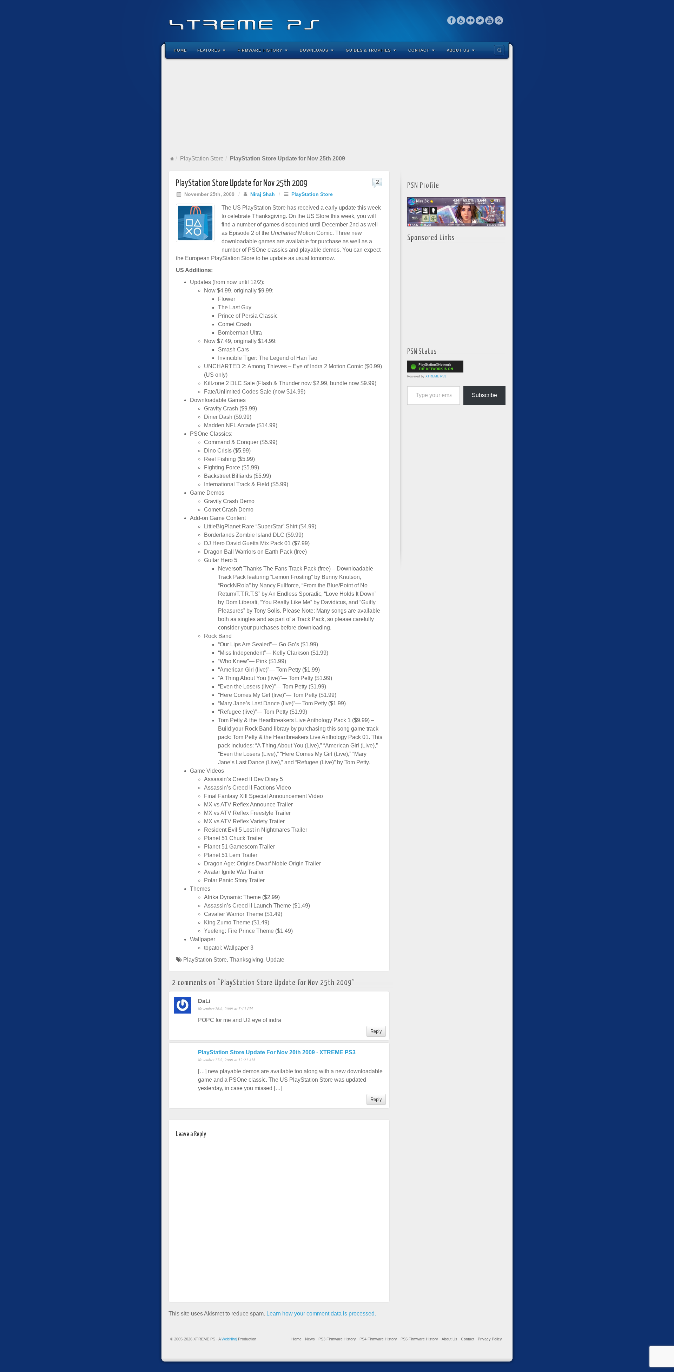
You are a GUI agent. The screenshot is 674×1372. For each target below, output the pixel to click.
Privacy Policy (490, 1339)
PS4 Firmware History (378, 1339)
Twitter (480, 20)
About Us (458, 50)
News (310, 1339)
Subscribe (484, 395)
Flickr (470, 20)
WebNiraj (229, 1339)
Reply (376, 1031)
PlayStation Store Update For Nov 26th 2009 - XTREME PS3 (277, 1052)
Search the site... (499, 50)
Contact (418, 50)
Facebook (451, 20)
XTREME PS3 (435, 376)
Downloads (314, 50)
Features (208, 50)
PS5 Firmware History (419, 1339)
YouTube (489, 20)
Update (275, 960)
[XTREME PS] (336, 20)
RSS (499, 20)
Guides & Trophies (368, 50)
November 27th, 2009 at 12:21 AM (226, 1059)
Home (180, 50)
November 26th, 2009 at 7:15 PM (225, 1008)
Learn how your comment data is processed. (321, 1314)
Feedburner (461, 20)
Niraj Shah (262, 194)
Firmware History (260, 50)
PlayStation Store (202, 158)
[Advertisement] (336, 107)
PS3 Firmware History (337, 1339)
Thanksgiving (246, 960)
